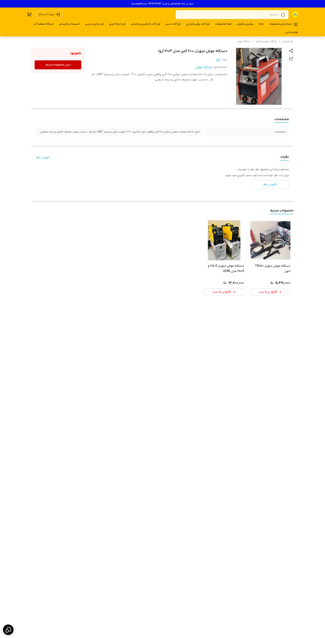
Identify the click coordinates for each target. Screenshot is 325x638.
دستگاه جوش (244, 41)
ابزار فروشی (287, 41)
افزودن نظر (42, 157)
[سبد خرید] (29, 14)
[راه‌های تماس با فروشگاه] (8, 629)
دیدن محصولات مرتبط (58, 65)
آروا (218, 59)
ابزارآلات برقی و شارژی (266, 41)
